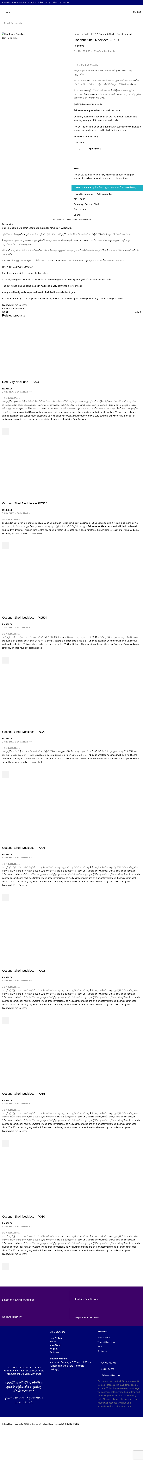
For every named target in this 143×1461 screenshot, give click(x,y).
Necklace (83, 209)
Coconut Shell (106, 34)
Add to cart (95, 149)
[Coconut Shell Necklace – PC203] (23, 696)
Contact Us (102, 1351)
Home (77, 34)
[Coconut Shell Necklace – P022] (23, 934)
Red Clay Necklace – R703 (20, 382)
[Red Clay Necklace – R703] (23, 346)
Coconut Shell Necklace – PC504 (24, 617)
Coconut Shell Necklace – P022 (23, 970)
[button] (5, 431)
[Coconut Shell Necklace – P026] (23, 811)
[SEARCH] (138, 23)
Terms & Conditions (106, 1342)
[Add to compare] (5, 376)
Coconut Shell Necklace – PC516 (24, 503)
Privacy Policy (103, 1337)
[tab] (58, 219)
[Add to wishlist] (5, 424)
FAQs (99, 1346)
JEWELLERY (89, 34)
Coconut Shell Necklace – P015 (23, 1093)
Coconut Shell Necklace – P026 (23, 847)
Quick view (5, 438)
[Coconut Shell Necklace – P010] (23, 1180)
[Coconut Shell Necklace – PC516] (23, 468)
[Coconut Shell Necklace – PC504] (23, 582)
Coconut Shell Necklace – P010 (23, 1216)
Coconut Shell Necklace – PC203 (24, 732)
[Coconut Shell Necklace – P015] (23, 1057)
